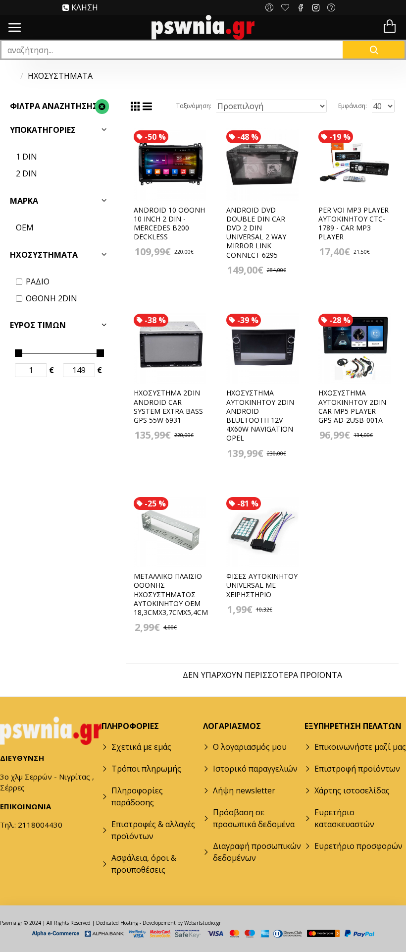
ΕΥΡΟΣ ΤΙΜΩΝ (38, 325)
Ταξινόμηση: (193, 106)
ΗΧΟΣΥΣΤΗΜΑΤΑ (44, 254)
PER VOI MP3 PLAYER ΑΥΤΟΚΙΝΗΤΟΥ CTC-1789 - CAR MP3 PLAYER (353, 224)
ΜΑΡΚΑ (24, 200)
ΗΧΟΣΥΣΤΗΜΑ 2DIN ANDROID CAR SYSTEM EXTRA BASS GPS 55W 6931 (168, 407)
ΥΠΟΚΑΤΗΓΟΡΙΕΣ (43, 129)
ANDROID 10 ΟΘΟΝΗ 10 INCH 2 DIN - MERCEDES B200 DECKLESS (169, 224)
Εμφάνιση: (352, 106)
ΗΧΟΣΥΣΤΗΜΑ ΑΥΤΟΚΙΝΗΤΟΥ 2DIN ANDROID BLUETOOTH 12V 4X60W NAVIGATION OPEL (260, 416)
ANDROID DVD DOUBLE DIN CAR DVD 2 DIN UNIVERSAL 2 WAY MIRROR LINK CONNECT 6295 (256, 233)
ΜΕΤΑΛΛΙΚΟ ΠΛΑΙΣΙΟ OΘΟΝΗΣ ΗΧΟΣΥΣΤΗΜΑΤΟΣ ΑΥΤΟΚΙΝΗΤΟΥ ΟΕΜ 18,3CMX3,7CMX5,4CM (171, 594)
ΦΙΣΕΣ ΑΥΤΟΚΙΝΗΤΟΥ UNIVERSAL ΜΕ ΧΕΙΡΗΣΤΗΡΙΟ (262, 585)
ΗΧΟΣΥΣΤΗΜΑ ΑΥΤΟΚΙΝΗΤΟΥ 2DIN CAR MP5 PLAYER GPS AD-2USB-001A (352, 407)
